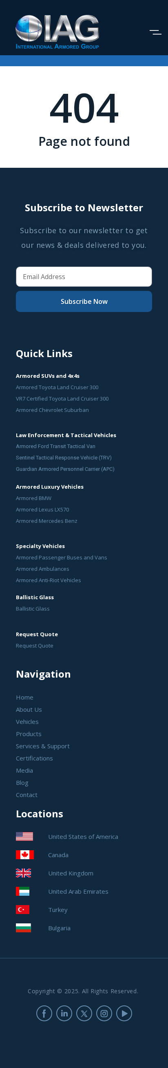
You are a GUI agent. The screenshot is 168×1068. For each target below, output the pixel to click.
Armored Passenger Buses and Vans (61, 557)
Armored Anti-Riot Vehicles (48, 580)
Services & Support (43, 746)
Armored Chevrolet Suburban (52, 410)
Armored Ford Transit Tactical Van (55, 446)
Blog (22, 782)
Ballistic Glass (33, 608)
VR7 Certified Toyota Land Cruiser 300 (62, 398)
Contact (27, 795)
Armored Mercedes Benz (46, 520)
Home (24, 697)
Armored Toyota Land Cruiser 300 (57, 387)
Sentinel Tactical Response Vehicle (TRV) (64, 458)
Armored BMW (33, 498)
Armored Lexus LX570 (42, 509)
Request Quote (34, 645)
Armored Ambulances (42, 568)
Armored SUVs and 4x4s (48, 375)
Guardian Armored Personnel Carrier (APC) (65, 469)
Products (29, 734)
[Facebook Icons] (44, 1013)
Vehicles (27, 721)
